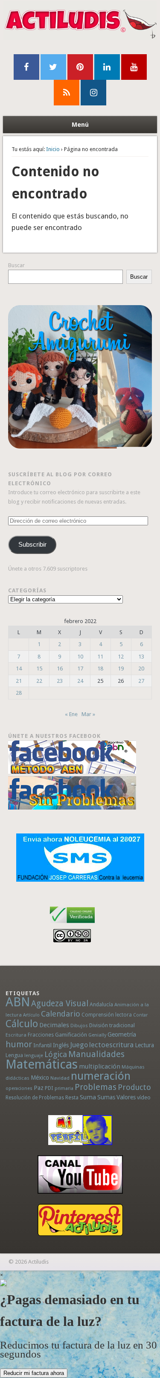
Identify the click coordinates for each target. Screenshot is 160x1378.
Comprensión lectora (106, 1015)
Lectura (144, 1045)
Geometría (122, 1034)
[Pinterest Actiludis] (80, 1220)
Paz (39, 1087)
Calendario (60, 1013)
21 (19, 681)
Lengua (14, 1055)
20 (141, 668)
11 (100, 656)
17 (80, 668)
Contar (140, 1015)
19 (121, 668)
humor (19, 1044)
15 (39, 668)
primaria (64, 1088)
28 (19, 693)
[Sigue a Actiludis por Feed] (66, 92)
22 (39, 681)
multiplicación (99, 1066)
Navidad (60, 1078)
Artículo (31, 1015)
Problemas (95, 1087)
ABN (18, 1002)
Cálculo (22, 1024)
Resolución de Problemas (35, 1098)
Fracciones (41, 1034)
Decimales (54, 1025)
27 (141, 681)
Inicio (53, 149)
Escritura (16, 1035)
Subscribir (32, 544)
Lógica (55, 1054)
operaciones (19, 1088)
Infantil (42, 1045)
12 (121, 656)
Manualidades (96, 1054)
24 (80, 681)
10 (80, 656)
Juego (79, 1045)
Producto (134, 1087)
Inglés (61, 1045)
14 (19, 668)
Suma (88, 1097)
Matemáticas (42, 1064)
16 (60, 668)
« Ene (71, 714)
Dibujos (79, 1025)
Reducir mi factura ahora (33, 1373)
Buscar (16, 265)
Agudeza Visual (59, 1003)
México (40, 1077)
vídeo (144, 1097)
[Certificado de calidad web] (72, 924)
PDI (49, 1088)
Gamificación (71, 1034)
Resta (72, 1097)
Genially (97, 1035)
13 (141, 656)
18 (100, 668)
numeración (101, 1075)
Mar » (88, 714)
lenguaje (33, 1055)
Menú (80, 124)
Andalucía (101, 1004)
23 (60, 681)
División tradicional (112, 1025)
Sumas (106, 1097)
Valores (126, 1097)
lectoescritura (111, 1044)
